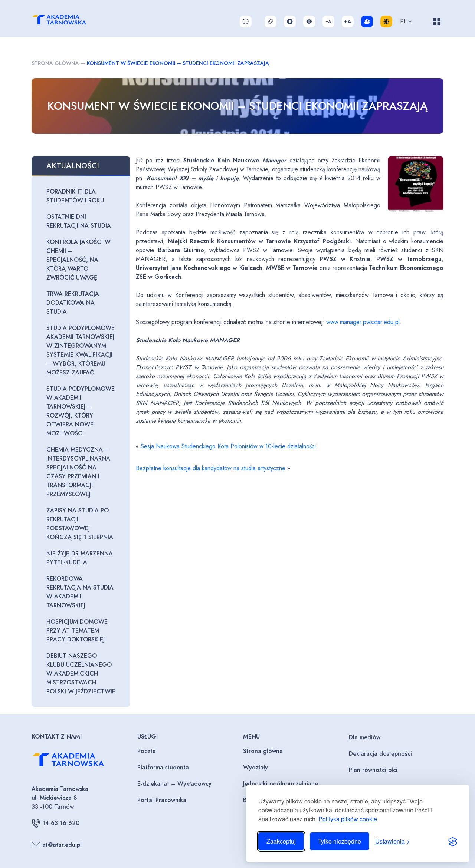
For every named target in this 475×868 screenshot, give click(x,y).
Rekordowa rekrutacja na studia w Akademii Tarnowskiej (80, 592)
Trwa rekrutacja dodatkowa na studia (72, 303)
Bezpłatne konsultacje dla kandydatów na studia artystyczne (210, 468)
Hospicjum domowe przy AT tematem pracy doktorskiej (77, 630)
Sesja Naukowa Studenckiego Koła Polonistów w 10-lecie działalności (228, 446)
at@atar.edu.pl (62, 845)
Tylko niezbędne (339, 841)
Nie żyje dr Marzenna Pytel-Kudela (79, 558)
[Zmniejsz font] (328, 21)
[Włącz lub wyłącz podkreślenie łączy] (270, 21)
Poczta (146, 751)
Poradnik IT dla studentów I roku (75, 196)
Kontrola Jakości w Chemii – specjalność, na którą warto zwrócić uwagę (78, 260)
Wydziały (255, 767)
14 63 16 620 (60, 823)
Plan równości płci (373, 770)
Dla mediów (364, 737)
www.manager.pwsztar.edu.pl (363, 322)
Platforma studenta (163, 767)
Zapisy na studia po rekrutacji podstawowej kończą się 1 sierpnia (79, 523)
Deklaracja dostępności (380, 753)
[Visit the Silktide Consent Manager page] (452, 841)
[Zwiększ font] (348, 21)
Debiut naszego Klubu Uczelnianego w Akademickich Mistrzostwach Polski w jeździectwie (80, 673)
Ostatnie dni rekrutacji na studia (78, 221)
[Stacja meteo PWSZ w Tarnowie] (367, 21)
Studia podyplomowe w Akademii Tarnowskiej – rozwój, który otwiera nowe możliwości (80, 411)
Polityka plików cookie (347, 819)
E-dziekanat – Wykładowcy (174, 783)
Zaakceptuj (281, 841)
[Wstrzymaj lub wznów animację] (290, 21)
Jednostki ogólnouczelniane (280, 783)
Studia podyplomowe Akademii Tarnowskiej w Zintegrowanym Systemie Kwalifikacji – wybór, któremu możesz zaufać (80, 350)
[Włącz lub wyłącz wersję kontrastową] (309, 21)
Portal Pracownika (161, 800)
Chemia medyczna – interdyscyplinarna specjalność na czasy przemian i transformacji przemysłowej (78, 471)
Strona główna (55, 63)
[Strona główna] (67, 21)
